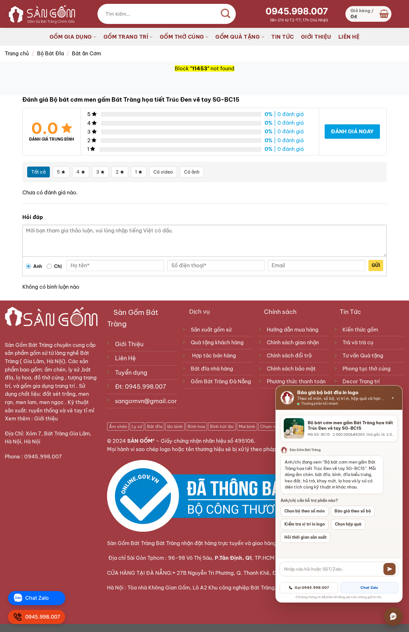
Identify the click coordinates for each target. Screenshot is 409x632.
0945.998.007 (297, 11)
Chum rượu (271, 426)
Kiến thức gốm (360, 329)
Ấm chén (118, 426)
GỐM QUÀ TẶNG (237, 37)
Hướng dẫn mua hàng (292, 329)
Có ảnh (191, 172)
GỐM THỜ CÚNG (182, 37)
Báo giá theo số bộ (353, 511)
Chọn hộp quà (348, 524)
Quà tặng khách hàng (217, 342)
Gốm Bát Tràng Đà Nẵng (221, 381)
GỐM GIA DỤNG (71, 37)
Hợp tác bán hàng (214, 355)
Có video (163, 172)
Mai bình (247, 426)
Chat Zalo (369, 587)
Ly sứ (137, 426)
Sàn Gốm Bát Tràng (28, 345)
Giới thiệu (46, 418)
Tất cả (38, 172)
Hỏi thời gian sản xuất (305, 537)
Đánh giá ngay (352, 131)
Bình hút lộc (222, 426)
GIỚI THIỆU (316, 37)
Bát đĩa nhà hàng (212, 368)
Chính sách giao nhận (293, 342)
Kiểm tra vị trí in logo (304, 524)
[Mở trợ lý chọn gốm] (393, 616)
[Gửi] (389, 569)
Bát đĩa (154, 426)
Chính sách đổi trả (289, 355)
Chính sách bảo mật (291, 368)
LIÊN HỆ (349, 37)
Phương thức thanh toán (296, 381)
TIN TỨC (282, 37)
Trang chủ (17, 53)
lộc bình (175, 426)
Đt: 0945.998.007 (140, 386)
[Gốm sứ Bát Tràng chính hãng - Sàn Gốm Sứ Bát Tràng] (40, 14)
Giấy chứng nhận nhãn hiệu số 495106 (207, 441)
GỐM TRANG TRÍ (126, 37)
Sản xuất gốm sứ (211, 329)
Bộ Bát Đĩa (50, 53)
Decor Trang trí (361, 381)
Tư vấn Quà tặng (364, 355)
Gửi (376, 265)
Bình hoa (196, 426)
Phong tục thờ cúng (366, 368)
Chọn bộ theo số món (304, 511)
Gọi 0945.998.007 (312, 587)
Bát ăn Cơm (86, 53)
